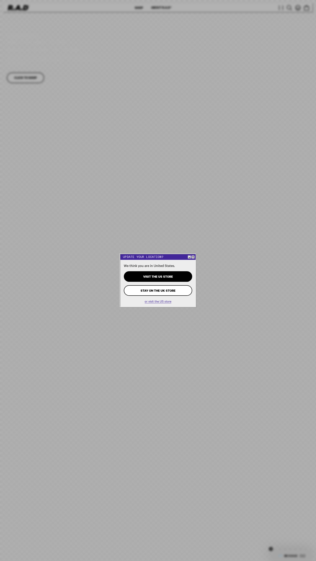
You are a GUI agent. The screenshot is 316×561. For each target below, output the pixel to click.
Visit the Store (158, 276)
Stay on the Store (158, 290)
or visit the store (158, 301)
